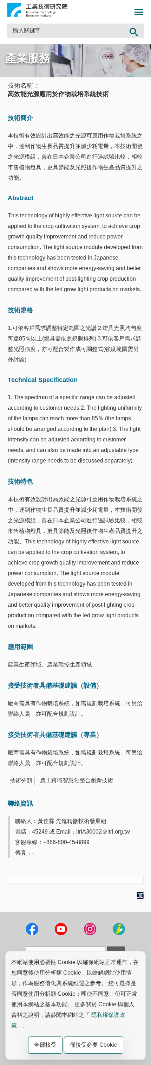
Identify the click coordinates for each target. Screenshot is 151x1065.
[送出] (134, 31)
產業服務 (27, 58)
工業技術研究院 (37, 10)
